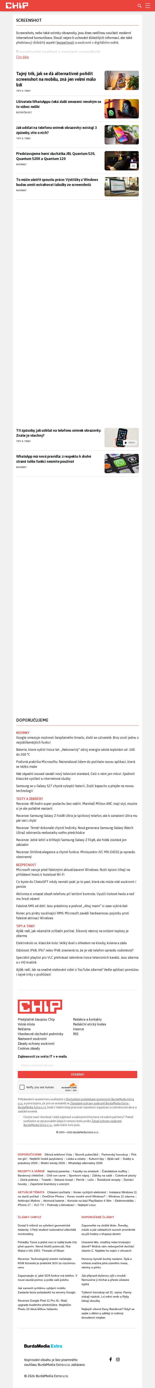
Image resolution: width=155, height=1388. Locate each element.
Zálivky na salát (102, 1175)
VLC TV (39, 1204)
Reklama (24, 1029)
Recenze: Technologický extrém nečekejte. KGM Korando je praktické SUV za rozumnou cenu (46, 1263)
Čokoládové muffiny (114, 1171)
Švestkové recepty (108, 1179)
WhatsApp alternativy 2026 (85, 1163)
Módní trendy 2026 (53, 1163)
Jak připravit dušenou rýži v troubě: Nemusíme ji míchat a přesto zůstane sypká (105, 1280)
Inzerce (78, 1029)
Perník (80, 1179)
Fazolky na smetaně (86, 1171)
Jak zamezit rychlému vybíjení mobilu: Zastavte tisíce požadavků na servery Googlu (46, 1290)
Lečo (91, 1179)
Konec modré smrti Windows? (86, 1196)
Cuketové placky (125, 1175)
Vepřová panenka (58, 1171)
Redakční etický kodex (89, 1024)
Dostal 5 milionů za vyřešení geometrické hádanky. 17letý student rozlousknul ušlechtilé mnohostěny (47, 1230)
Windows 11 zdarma (121, 1196)
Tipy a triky (23, 90)
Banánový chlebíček (30, 1175)
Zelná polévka (29, 1179)
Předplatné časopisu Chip (36, 1019)
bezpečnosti (65, 42)
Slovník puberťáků (86, 1154)
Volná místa (26, 1024)
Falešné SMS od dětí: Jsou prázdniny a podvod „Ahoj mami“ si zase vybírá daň (72, 906)
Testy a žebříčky (29, 799)
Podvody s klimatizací (60, 1204)
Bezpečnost (24, 112)
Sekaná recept (63, 1179)
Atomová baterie (53, 1200)
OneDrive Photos (53, 1196)
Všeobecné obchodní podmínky (40, 1034)
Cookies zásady (29, 1048)
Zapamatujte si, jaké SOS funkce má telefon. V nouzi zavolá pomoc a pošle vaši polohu (47, 1277)
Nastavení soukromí (32, 1038)
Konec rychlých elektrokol (89, 1192)
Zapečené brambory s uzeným (49, 1184)
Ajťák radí (113, 1158)
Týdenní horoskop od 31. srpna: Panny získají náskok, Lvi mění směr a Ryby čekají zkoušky (106, 1296)
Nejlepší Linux (87, 1204)
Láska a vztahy (76, 1158)
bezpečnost (26, 865)
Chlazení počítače (58, 1192)
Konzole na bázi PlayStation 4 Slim (89, 1200)
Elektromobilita (124, 1200)
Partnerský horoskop (115, 1154)
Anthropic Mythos (29, 1200)
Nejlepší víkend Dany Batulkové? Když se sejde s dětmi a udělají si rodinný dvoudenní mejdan (108, 1313)
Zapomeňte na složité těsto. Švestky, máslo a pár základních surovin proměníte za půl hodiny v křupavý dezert (108, 1230)
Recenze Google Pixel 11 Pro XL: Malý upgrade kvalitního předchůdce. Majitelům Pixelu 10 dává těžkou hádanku (44, 1305)
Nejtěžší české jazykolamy (46, 1158)
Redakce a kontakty (87, 1019)
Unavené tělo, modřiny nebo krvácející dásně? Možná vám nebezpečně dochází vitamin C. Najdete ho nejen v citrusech (108, 1246)
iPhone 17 (24, 1204)
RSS (75, 1034)
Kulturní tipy (96, 1158)
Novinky (21, 164)
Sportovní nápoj (79, 1175)
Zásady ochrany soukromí (36, 1043)
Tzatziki (46, 1179)
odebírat (77, 1074)
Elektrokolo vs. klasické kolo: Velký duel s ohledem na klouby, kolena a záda (71, 943)
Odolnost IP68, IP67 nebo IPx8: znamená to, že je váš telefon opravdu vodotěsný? (75, 950)
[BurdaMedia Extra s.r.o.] (40, 1007)
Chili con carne (56, 1175)
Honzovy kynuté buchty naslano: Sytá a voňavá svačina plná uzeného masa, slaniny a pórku (107, 1263)
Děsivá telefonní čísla (58, 1154)
